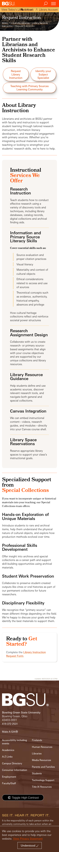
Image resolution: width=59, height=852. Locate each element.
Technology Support (43, 780)
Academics (8, 750)
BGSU (5, 23)
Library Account (48, 9)
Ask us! (28, 9)
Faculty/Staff (9, 783)
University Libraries (20, 23)
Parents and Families (43, 766)
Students (37, 773)
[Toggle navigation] (53, 3)
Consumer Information (14, 770)
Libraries (37, 753)
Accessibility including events (14, 742)
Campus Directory (12, 763)
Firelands (37, 740)
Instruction (7, 26)
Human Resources (42, 746)
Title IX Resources (42, 786)
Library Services (40, 23)
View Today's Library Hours (17, 9)
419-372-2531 (10, 723)
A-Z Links (7, 756)
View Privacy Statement (28, 838)
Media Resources (41, 760)
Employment (9, 776)
